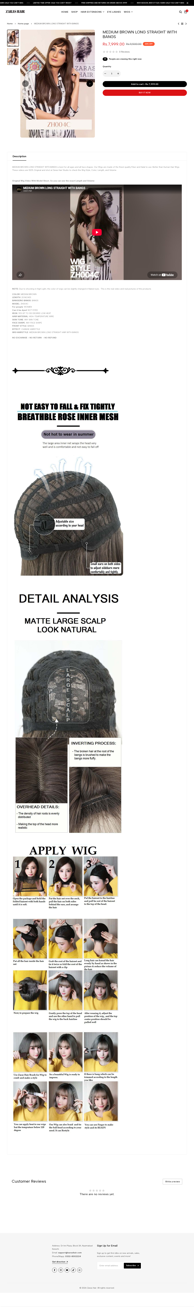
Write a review (172, 1181)
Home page (23, 23)
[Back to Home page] (182, 24)
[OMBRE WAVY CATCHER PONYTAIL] (178, 24)
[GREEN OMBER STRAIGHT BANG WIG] (186, 24)
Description (19, 156)
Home (10, 23)
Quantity (107, 66)
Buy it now (145, 92)
